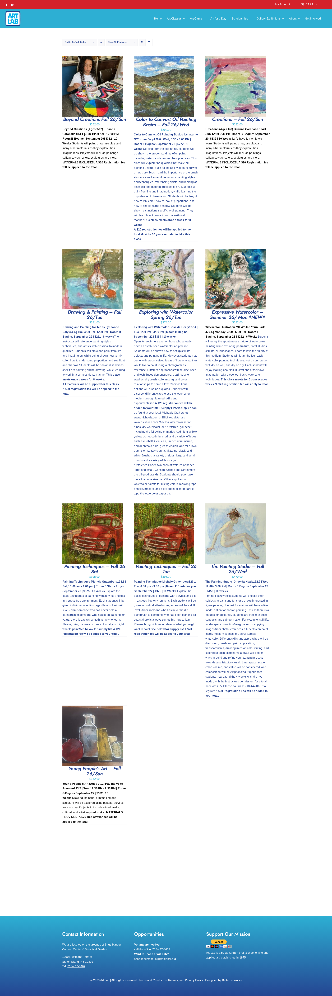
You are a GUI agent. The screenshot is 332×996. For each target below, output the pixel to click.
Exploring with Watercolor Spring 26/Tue (166, 314)
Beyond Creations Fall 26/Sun (94, 119)
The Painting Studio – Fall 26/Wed (237, 569)
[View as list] (149, 42)
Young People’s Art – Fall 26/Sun (94, 771)
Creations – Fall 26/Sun (237, 119)
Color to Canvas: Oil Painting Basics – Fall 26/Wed (166, 122)
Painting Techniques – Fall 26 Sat (94, 569)
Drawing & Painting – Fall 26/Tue (94, 314)
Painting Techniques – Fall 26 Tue (166, 569)
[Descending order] (101, 42)
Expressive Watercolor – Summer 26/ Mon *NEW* (237, 314)
